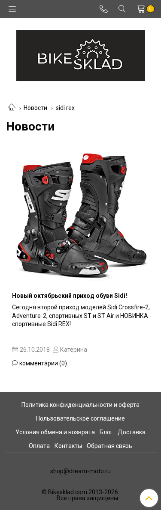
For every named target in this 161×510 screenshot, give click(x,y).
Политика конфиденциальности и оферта (80, 404)
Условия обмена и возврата (55, 432)
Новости (35, 107)
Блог (106, 432)
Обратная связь (109, 445)
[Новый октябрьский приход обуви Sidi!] (80, 215)
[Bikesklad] (80, 53)
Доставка (132, 432)
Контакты (68, 445)
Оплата (39, 445)
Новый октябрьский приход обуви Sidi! (69, 295)
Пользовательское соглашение (80, 418)
